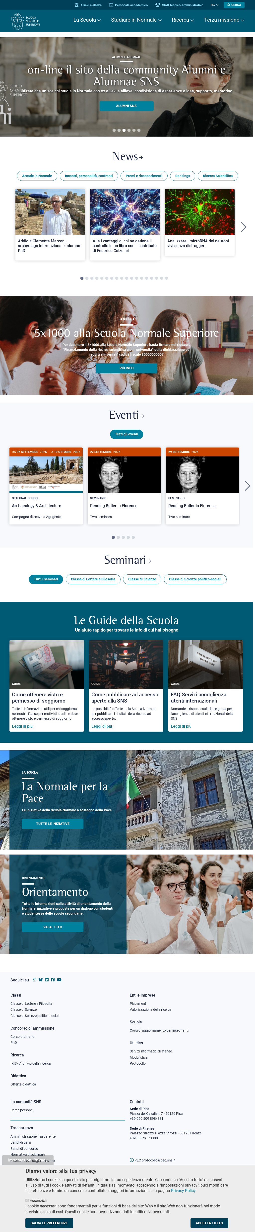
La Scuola (84, 20)
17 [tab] (161, 278)
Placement (138, 1004)
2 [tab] (119, 130)
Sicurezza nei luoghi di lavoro (32, 1161)
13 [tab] (141, 278)
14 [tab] (146, 278)
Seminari (125, 560)
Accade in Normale (37, 176)
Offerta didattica (23, 1084)
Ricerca (180, 20)
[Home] (25, 21)
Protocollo (138, 1063)
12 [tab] (136, 278)
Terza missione (221, 20)
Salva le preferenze (49, 1223)
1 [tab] (114, 130)
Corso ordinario (22, 1037)
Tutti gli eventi (126, 434)
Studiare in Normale (134, 20)
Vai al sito (52, 927)
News (125, 157)
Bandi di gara (20, 1142)
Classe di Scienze (142, 579)
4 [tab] (129, 130)
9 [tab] (121, 278)
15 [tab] (151, 278)
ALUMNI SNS (126, 106)
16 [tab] (156, 278)
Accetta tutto (209, 1223)
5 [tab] (133, 130)
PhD (13, 1043)
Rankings (182, 176)
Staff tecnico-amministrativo (182, 5)
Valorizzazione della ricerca (151, 1009)
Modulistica (139, 1057)
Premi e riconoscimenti (144, 176)
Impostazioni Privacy (28, 1160)
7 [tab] (111, 278)
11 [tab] (131, 278)
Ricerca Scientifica (218, 176)
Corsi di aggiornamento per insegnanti (159, 1030)
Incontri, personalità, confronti (89, 176)
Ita (213, 4)
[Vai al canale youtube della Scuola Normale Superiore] (59, 979)
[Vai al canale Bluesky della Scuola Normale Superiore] (41, 979)
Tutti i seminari (46, 579)
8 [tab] (116, 278)
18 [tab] (166, 278)
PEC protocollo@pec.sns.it (155, 1160)
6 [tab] (138, 130)
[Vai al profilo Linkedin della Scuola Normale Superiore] (47, 979)
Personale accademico (131, 5)
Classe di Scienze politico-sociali (195, 579)
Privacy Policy (183, 1190)
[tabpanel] (126, 87)
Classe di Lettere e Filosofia (93, 579)
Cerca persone (21, 1110)
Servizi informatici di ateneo (151, 1051)
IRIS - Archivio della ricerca (30, 1063)
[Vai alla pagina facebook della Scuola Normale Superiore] (53, 979)
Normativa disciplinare (27, 1155)
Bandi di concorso (24, 1149)
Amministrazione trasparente (33, 1136)
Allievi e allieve (91, 5)
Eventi (124, 415)
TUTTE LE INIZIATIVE (52, 824)
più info (127, 368)
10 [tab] (126, 278)
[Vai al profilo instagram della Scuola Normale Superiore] (34, 979)
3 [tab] (124, 130)
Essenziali (38, 1200)
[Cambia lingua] (217, 5)
